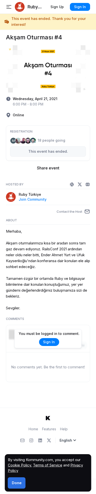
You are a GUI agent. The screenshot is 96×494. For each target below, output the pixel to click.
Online (18, 115)
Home (33, 429)
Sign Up (57, 7)
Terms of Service (47, 465)
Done (17, 482)
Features (49, 429)
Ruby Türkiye (30, 194)
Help (64, 429)
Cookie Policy (19, 465)
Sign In (80, 7)
